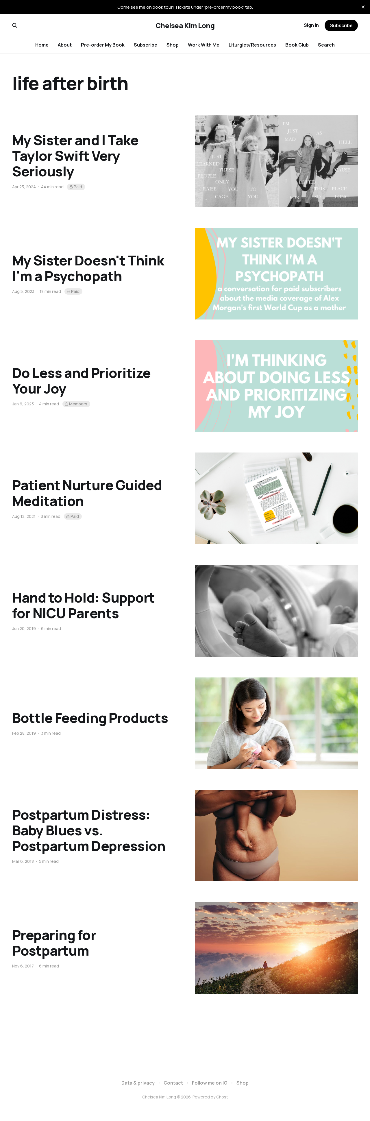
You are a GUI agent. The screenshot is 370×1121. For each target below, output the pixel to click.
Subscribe (145, 45)
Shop (172, 45)
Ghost (222, 1097)
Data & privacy (138, 1083)
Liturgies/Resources (252, 45)
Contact (173, 1083)
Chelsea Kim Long (185, 25)
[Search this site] (14, 25)
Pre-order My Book (103, 45)
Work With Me (203, 45)
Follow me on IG (209, 1083)
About (65, 45)
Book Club (297, 45)
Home (42, 45)
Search (326, 45)
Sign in (311, 25)
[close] (363, 7)
